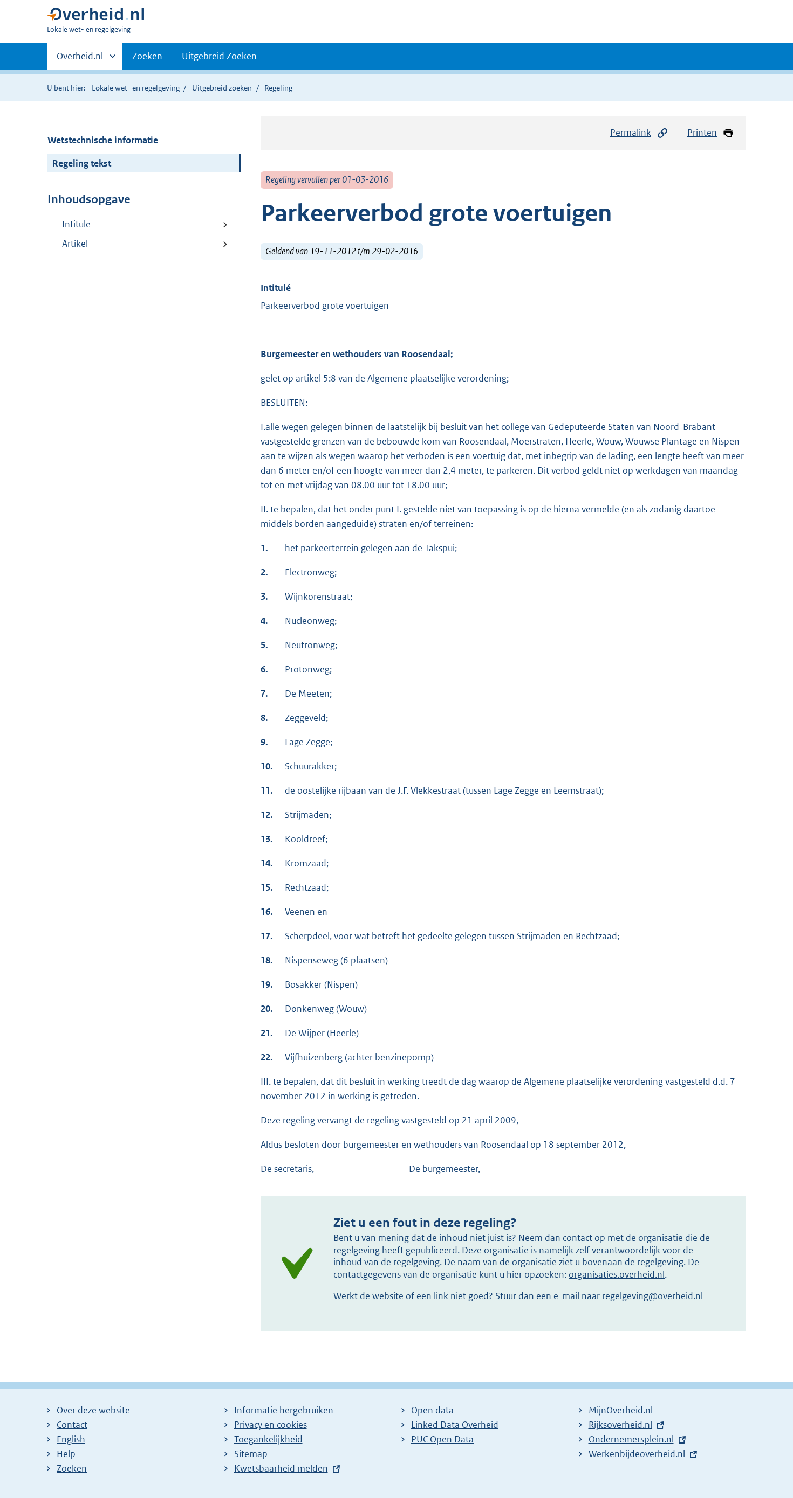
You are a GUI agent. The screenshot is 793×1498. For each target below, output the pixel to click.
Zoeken (147, 56)
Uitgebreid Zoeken (219, 56)
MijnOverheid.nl (621, 1410)
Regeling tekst (81, 163)
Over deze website (93, 1410)
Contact (72, 1425)
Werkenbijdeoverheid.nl (637, 1454)
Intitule (76, 224)
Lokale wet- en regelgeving (136, 88)
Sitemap (251, 1454)
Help (66, 1454)
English (71, 1439)
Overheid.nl (80, 60)
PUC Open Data (442, 1439)
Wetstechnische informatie (102, 140)
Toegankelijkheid (268, 1439)
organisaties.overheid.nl (617, 1274)
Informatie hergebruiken (283, 1410)
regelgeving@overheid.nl (652, 1296)
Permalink (630, 132)
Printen (702, 132)
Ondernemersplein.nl (631, 1439)
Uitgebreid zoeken (222, 88)
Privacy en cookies (270, 1425)
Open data (432, 1410)
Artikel (75, 243)
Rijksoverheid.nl (620, 1425)
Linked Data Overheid (454, 1425)
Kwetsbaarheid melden (281, 1468)
